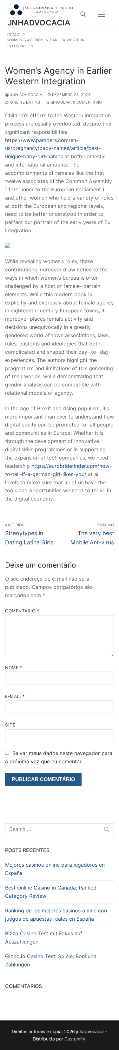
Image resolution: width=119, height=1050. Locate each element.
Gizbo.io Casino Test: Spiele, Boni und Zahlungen (50, 960)
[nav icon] (101, 14)
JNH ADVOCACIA (26, 94)
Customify (74, 1038)
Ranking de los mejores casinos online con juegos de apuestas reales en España (56, 914)
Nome (13, 667)
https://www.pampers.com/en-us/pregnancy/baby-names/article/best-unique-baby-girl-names (53, 148)
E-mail (15, 696)
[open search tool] (83, 14)
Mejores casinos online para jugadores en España (55, 869)
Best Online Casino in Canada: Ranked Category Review (50, 891)
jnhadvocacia (39, 22)
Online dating (25, 102)
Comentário (22, 610)
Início (13, 34)
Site (10, 724)
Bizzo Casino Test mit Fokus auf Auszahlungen (43, 937)
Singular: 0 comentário (76, 102)
